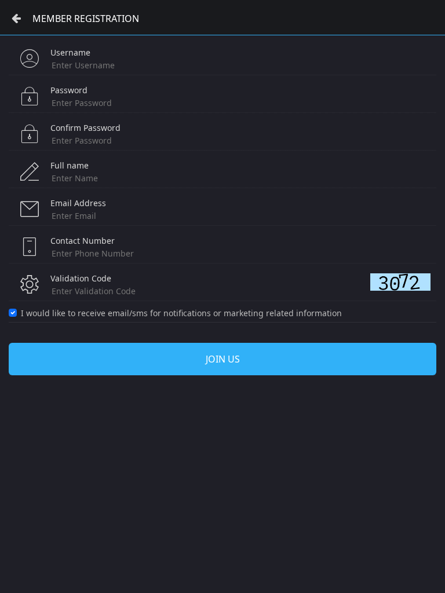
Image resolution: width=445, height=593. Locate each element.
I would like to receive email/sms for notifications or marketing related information (181, 313)
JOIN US (223, 359)
